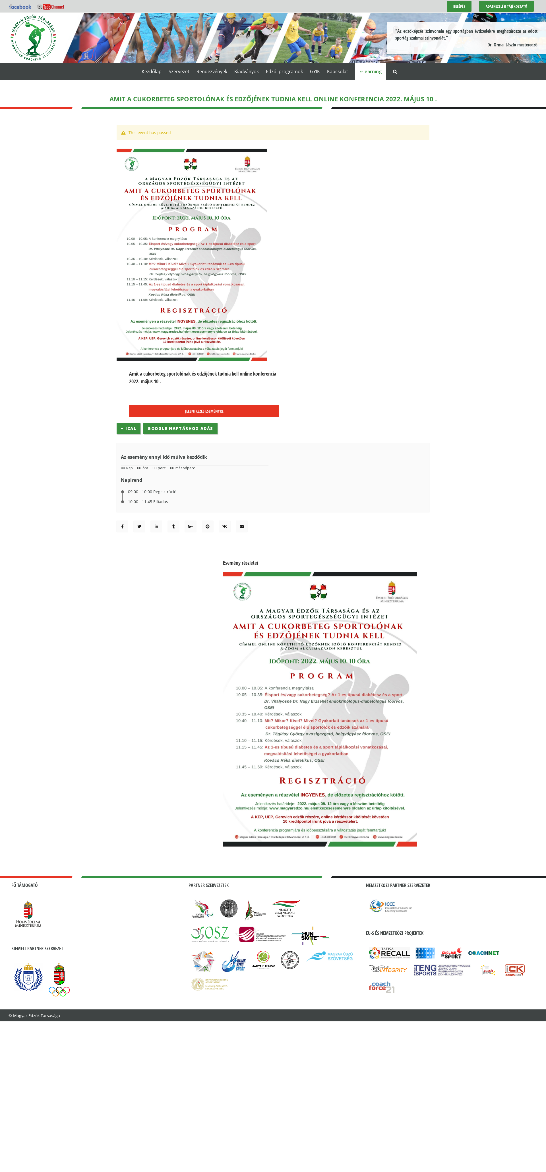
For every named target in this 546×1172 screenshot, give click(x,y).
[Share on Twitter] (139, 526)
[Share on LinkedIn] (156, 526)
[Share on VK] (224, 526)
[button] (395, 71)
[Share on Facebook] (122, 526)
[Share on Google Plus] (190, 526)
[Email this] (242, 526)
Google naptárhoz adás (180, 428)
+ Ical (128, 428)
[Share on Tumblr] (173, 526)
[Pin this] (208, 526)
